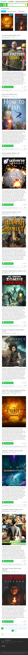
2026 (10, 90)
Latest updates (21, 11)
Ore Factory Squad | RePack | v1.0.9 (11, 35)
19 (19, 511)
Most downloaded (12, 11)
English (24, 1)
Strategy (11, 266)
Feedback (12, 1)
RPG (11, 325)
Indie (3, 90)
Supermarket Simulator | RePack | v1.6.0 (12, 509)
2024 (12, 446)
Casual (6, 149)
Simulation (6, 90)
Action (3, 149)
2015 (13, 207)
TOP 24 (3, 11)
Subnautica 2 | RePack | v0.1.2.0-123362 (12, 451)
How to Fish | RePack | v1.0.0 (9, 94)
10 (25, 628)
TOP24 (16, 207)
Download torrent (9, 87)
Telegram (4, 1)
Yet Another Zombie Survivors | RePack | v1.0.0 (14, 271)
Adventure (7, 386)
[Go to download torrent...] (14, 55)
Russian (18, 1)
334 (20, 393)
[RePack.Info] (4, 4)
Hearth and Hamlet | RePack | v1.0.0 (11, 212)
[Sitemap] (12, 642)
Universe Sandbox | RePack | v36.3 (11, 153)
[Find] (25, 4)
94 (15, 630)
